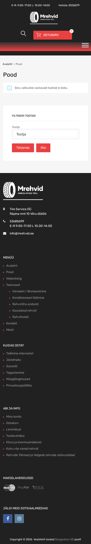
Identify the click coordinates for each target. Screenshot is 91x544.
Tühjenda (23, 148)
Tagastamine (15, 373)
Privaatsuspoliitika (19, 385)
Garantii (11, 366)
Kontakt (11, 323)
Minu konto (13, 416)
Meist (10, 330)
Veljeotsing (14, 278)
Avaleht (7, 64)
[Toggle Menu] (85, 46)
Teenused (13, 285)
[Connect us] (7, 518)
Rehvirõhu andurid (25, 304)
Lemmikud (13, 429)
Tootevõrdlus (15, 436)
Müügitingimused (18, 379)
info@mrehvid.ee (22, 233)
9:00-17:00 (24, 5)
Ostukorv (12, 423)
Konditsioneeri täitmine (28, 298)
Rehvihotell (20, 317)
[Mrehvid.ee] (43, 24)
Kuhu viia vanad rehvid (22, 449)
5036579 (74, 5)
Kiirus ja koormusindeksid (23, 442)
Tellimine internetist (19, 353)
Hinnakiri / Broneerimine (29, 291)
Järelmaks (13, 360)
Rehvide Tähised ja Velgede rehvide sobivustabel (40, 455)
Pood (9, 272)
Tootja (16, 127)
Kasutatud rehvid (24, 310)
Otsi (43, 148)
